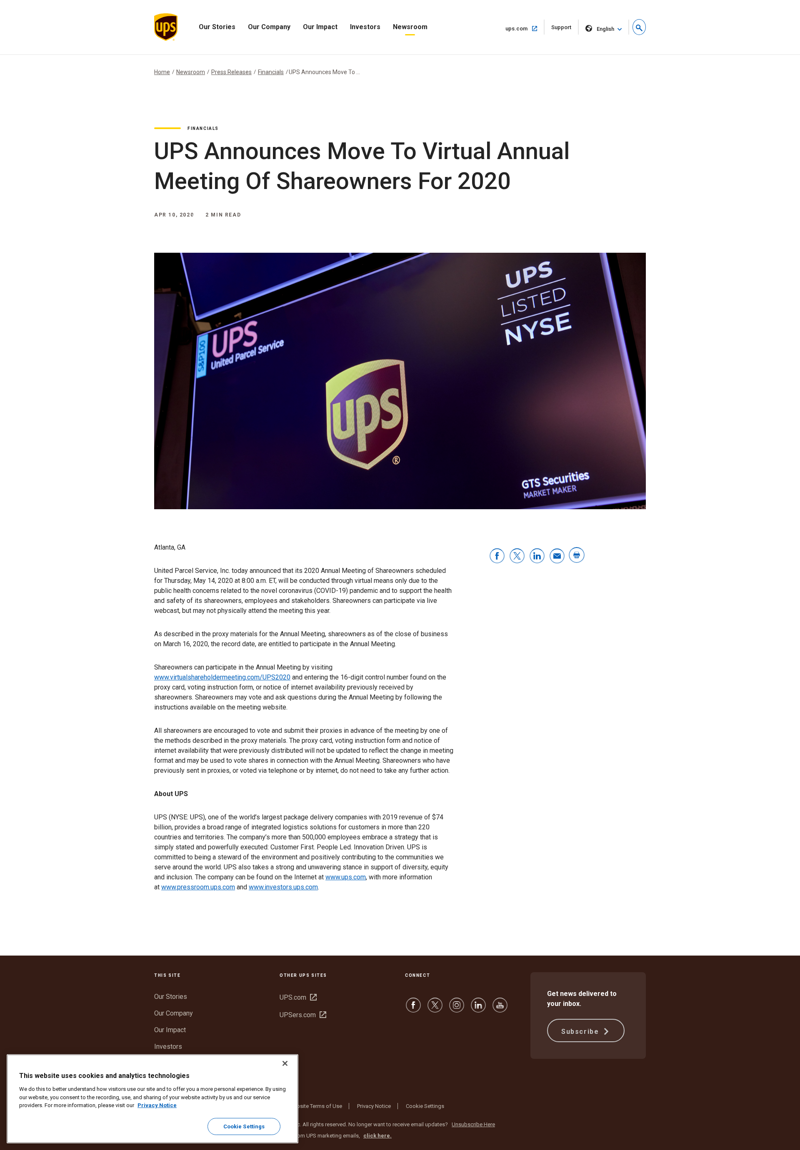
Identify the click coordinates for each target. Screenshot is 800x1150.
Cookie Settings (425, 1106)
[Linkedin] (478, 1009)
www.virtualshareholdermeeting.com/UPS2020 (222, 677)
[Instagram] (456, 1009)
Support (565, 29)
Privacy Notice (374, 1106)
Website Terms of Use (315, 1106)
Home (162, 72)
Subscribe (581, 1031)
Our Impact (320, 27)
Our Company (269, 27)
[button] (639, 27)
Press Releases (231, 72)
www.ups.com (345, 877)
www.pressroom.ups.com (198, 887)
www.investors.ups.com (283, 887)
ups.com (525, 28)
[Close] (285, 1063)
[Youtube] (500, 1009)
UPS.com (298, 997)
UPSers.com (303, 1015)
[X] (435, 1009)
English (605, 29)
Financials (271, 72)
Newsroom (410, 27)
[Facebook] (413, 1009)
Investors (365, 27)
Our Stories (217, 27)
